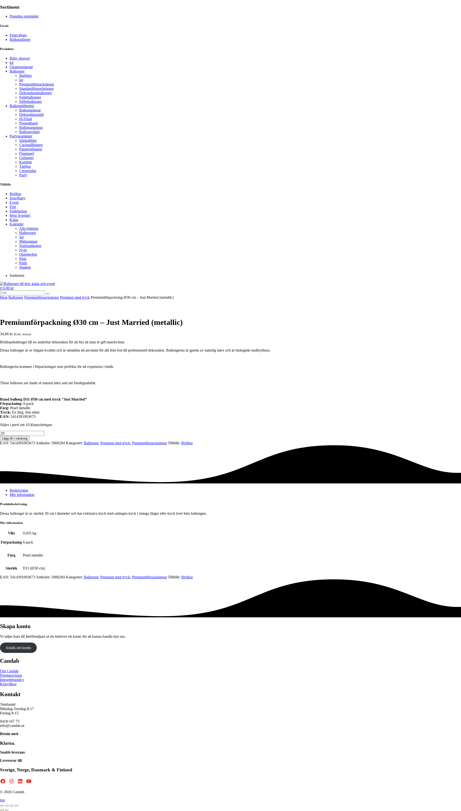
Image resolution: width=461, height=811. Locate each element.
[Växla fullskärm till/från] (7, 805)
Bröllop (15, 194)
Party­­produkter (21, 136)
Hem (3, 297)
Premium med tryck (75, 297)
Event (14, 202)
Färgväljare (18, 35)
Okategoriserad (21, 67)
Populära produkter (24, 16)
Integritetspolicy (12, 680)
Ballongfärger (20, 39)
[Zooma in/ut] (2, 805)
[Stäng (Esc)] (16, 805)
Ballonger (17, 71)
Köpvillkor (8, 684)
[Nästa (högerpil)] (7, 810)
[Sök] (47, 294)
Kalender (17, 224)
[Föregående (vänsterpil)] (2, 810)
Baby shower (20, 58)
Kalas (14, 220)
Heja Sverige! (20, 215)
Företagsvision (11, 675)
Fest (13, 207)
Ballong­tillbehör (22, 106)
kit (11, 63)
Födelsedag (18, 211)
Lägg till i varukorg (14, 438)
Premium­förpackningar (41, 297)
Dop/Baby (17, 198)
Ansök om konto (18, 648)
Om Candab (9, 671)
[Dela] (11, 805)
